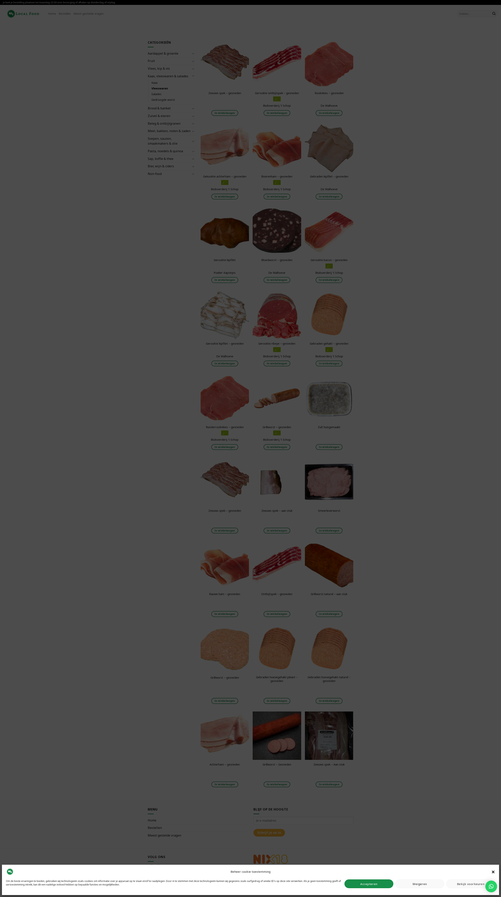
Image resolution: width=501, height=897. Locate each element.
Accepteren (369, 884)
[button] (493, 872)
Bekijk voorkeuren (471, 884)
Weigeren (420, 884)
